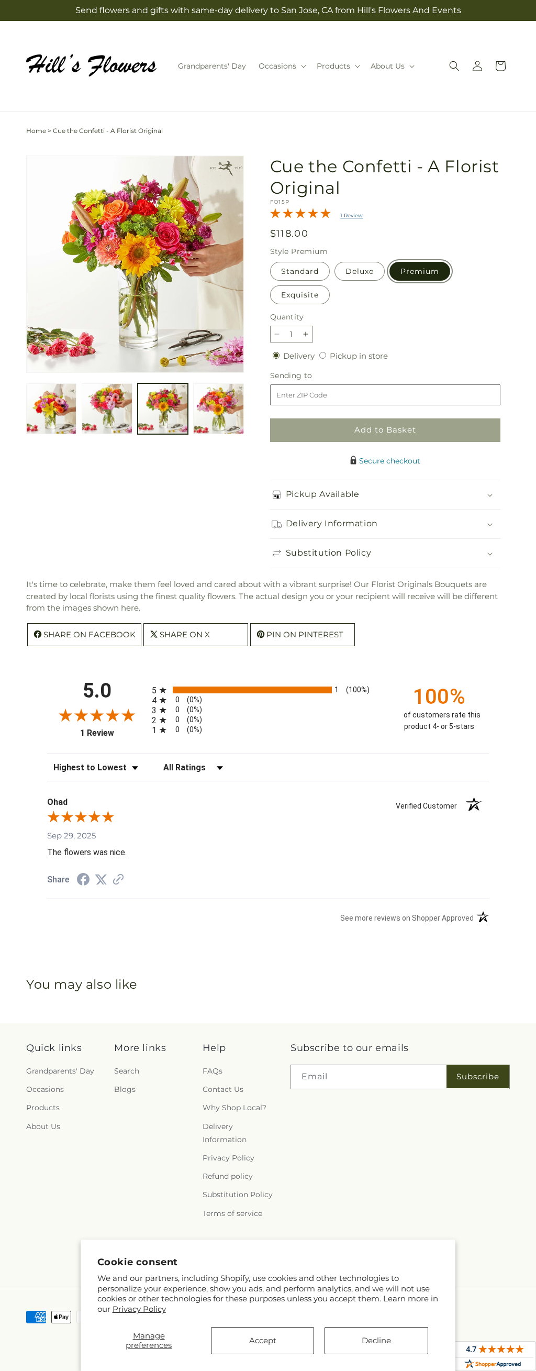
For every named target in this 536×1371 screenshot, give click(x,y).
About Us (43, 1126)
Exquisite (300, 295)
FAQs (212, 1071)
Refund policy (228, 1176)
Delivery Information (225, 1133)
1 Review (351, 215)
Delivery (300, 356)
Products (43, 1107)
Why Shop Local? (234, 1107)
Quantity (287, 317)
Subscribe (477, 1076)
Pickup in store (359, 356)
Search (126, 1071)
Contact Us (223, 1089)
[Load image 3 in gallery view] (163, 408)
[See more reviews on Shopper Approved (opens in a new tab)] (118, 880)
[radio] (268, 690)
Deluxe (359, 271)
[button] (281, 66)
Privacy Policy (139, 1309)
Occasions (45, 1089)
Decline (376, 1340)
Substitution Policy (238, 1194)
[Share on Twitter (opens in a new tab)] (101, 879)
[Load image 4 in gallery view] (218, 408)
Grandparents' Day (60, 1071)
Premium (419, 271)
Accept (262, 1340)
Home (36, 131)
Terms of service (232, 1213)
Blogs (125, 1089)
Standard (300, 271)
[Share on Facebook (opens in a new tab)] (83, 881)
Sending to (307, 375)
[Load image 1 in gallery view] (51, 408)
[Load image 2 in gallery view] (107, 408)
